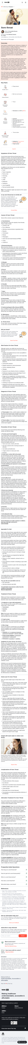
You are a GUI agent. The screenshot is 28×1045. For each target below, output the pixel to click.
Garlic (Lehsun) (6, 827)
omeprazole (18, 635)
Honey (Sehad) (6, 815)
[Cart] (25, 2)
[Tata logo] (3, 1034)
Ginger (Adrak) (6, 806)
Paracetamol (21, 141)
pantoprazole (5, 636)
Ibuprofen (15, 142)
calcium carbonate (18, 633)
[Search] (22, 2)
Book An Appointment (6, 589)
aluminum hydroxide (16, 632)
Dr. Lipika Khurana (13, 31)
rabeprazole (13, 636)
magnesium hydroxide (7, 633)
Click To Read (4, 523)
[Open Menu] (2, 2)
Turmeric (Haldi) (6, 838)
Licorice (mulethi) (6, 857)
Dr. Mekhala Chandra (11, 34)
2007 (24, 110)
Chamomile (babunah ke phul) (10, 850)
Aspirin (19, 142)
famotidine (11, 638)
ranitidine (18, 638)
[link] (7, 2)
